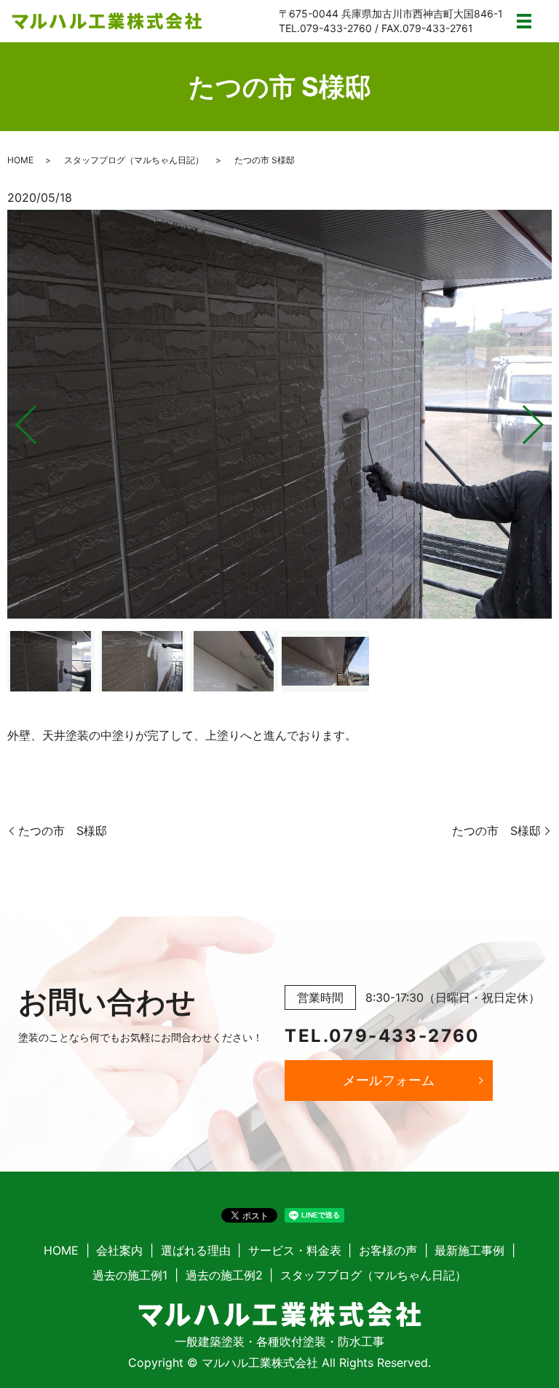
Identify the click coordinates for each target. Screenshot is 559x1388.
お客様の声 (388, 1250)
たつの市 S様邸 (62, 830)
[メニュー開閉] (524, 21)
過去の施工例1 (129, 1275)
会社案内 (119, 1250)
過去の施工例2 (224, 1275)
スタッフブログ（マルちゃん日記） (134, 159)
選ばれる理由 (196, 1250)
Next (545, 419)
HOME (20, 159)
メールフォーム (389, 1080)
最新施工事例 (469, 1250)
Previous (13, 419)
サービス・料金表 (294, 1250)
